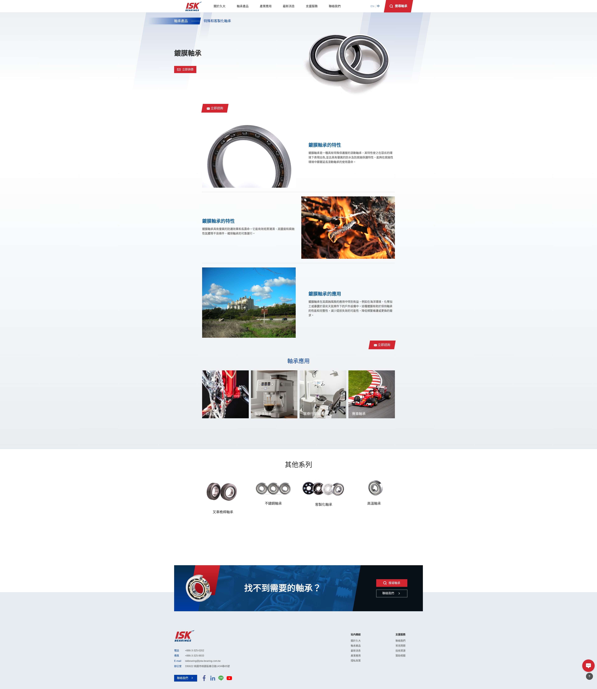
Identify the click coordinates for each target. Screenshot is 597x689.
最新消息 (356, 650)
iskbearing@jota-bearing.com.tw (203, 661)
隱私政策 (356, 660)
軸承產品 (181, 21)
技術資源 (400, 650)
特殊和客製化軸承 (217, 21)
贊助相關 (400, 655)
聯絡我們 (400, 640)
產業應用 (356, 655)
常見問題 (400, 645)
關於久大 (356, 640)
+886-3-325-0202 (194, 650)
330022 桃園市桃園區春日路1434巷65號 (207, 666)
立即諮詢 (216, 108)
